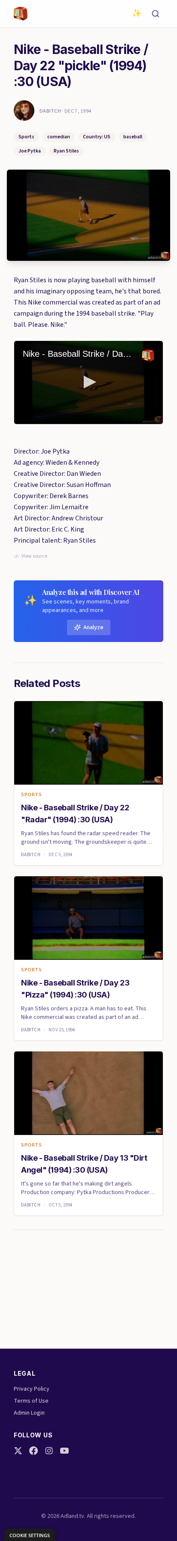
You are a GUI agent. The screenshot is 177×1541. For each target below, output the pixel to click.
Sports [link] (31, 794)
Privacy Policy (31, 1389)
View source (34, 556)
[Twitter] (18, 1450)
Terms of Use (31, 1401)
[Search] (155, 13)
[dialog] (29, 1535)
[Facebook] (33, 1450)
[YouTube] (64, 1450)
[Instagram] (49, 1450)
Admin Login (29, 1413)
